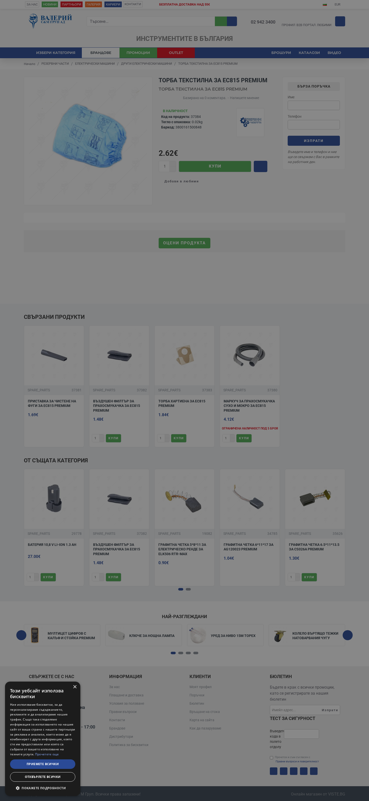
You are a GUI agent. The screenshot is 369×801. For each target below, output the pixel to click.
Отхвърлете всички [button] (43, 777)
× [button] (75, 687)
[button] (42, 788)
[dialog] (42, 739)
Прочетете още (47, 754)
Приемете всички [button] (43, 764)
